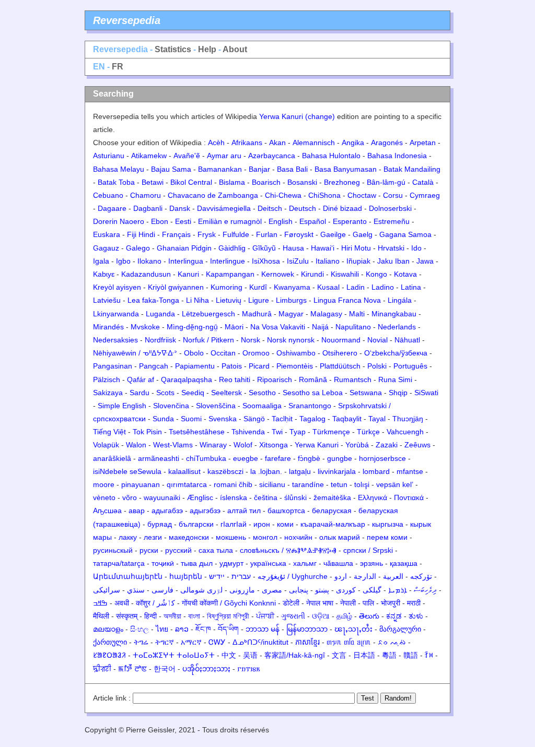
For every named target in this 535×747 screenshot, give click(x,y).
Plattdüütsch (340, 366)
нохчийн (298, 537)
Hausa (293, 248)
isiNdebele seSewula (127, 471)
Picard (259, 366)
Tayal (377, 418)
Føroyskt (298, 234)
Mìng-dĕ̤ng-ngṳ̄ (192, 327)
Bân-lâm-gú (386, 182)
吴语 (250, 655)
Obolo (194, 353)
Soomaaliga (262, 405)
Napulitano (353, 327)
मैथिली (101, 616)
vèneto (104, 497)
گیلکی (372, 590)
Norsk (250, 340)
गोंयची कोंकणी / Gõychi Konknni (229, 603)
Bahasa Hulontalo (331, 155)
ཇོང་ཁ (203, 629)
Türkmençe (331, 432)
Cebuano (108, 195)
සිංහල (139, 629)
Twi (277, 432)
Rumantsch (352, 379)
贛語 (410, 655)
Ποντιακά (409, 497)
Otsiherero (339, 353)
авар (137, 510)
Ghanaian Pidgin (184, 248)
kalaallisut (184, 471)
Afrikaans (246, 142)
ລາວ (182, 629)
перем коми (387, 537)
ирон (261, 524)
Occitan (223, 353)
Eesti (183, 221)
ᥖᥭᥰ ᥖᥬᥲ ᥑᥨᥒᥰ (349, 642)
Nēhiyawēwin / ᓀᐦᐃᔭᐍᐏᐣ (135, 353)
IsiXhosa (266, 261)
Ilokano (149, 261)
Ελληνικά (372, 497)
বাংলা (194, 616)
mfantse (410, 471)
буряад (159, 524)
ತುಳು (416, 616)
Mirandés (108, 327)
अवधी (121, 603)
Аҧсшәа (107, 510)
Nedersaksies (115, 340)
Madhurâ (257, 314)
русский (178, 550)
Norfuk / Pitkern (208, 340)
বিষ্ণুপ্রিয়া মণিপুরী (228, 616)
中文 (229, 655)
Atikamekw (149, 155)
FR (117, 66)
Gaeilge (333, 234)
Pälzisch (106, 379)
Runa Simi (395, 379)
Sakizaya (108, 392)
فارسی (162, 590)
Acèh (216, 142)
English (281, 221)
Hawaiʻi (322, 248)
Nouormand (340, 340)
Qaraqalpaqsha (186, 379)
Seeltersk (226, 392)
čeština (265, 497)
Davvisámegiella (224, 208)
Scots (165, 392)
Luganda (160, 314)
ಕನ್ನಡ (394, 616)
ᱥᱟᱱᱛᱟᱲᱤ (109, 655)
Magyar (291, 314)
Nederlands (397, 327)
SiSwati (426, 392)
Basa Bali (292, 169)
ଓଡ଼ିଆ (321, 616)
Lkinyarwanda (116, 314)
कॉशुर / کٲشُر (155, 603)
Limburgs (291, 300)
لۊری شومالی (201, 590)
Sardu (139, 392)
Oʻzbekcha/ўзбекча (395, 353)
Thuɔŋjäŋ (407, 418)
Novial (377, 340)
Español (312, 221)
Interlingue (227, 261)
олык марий (339, 537)
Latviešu (107, 300)
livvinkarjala (337, 471)
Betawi (153, 182)
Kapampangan (230, 274)
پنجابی (298, 590)
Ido (416, 248)
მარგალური (400, 629)
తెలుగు (369, 616)
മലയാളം (108, 629)
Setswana (366, 392)
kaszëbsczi (225, 471)
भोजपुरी (390, 603)
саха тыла (216, 550)
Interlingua (185, 261)
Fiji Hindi (141, 234)
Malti (357, 314)
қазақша (403, 563)
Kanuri (188, 274)
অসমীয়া (172, 616)
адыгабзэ (167, 510)
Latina (411, 287)
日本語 (364, 655)
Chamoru (145, 195)
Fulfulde (236, 234)
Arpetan (423, 142)
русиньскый (113, 550)
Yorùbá (357, 445)
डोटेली (291, 603)
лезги (153, 537)
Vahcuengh (405, 432)
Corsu (393, 195)
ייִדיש (217, 576)
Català (423, 182)
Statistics (173, 49)
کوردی (346, 590)
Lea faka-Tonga (153, 300)
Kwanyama (292, 287)
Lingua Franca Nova (347, 300)
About (235, 49)
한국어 (165, 669)
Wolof (243, 445)
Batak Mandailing (411, 169)
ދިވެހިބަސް (425, 590)
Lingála (400, 300)
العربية (393, 576)
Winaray (213, 445)
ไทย (162, 629)
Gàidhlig (232, 248)
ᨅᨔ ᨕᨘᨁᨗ (392, 642)
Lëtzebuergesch (208, 314)
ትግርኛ (164, 642)
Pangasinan (112, 366)
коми (285, 524)
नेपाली (348, 603)
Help (207, 49)
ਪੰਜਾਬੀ (265, 616)
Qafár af (140, 379)
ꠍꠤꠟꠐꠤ (102, 669)
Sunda (163, 418)
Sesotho (262, 392)
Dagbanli (147, 208)
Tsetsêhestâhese (197, 432)
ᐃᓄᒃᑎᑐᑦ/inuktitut (260, 642)
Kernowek (277, 274)
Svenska (222, 418)
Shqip (398, 392)
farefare (278, 458)
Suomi (191, 418)
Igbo (123, 261)
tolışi (361, 484)
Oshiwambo (296, 353)
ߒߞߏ (100, 603)
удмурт (231, 563)
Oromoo (256, 353)
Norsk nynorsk (291, 340)
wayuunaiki (162, 497)
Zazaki (387, 445)
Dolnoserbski (390, 208)
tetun (339, 484)
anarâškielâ (112, 458)
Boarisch (266, 182)
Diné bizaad (342, 208)
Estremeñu (392, 221)
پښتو (322, 590)
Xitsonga (273, 445)
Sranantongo (309, 405)
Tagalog (312, 418)
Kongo (376, 274)
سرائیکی (106, 590)
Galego (138, 248)
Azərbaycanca (271, 155)
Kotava (405, 274)
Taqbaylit (347, 418)
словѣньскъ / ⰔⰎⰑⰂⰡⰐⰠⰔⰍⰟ (288, 550)
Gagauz (106, 248)
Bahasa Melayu (118, 169)
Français (176, 234)
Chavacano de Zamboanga (213, 195)
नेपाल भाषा (319, 603)
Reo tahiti (234, 379)
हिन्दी (150, 616)
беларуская (332, 510)
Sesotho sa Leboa (313, 392)
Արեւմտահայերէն (127, 576)
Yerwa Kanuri (317, 445)
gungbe (339, 458)
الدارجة (365, 576)
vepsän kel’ (394, 484)
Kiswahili (345, 274)
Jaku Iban (393, 261)
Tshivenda (248, 432)
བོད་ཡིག (228, 629)
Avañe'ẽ (186, 155)
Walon (136, 445)
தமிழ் (344, 616)
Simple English (122, 405)
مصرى (272, 590)
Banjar (259, 169)
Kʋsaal (328, 287)
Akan (277, 142)
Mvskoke (145, 327)
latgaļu (300, 471)
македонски (189, 537)
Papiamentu (195, 366)
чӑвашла (338, 563)
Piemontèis (294, 366)
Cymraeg (425, 195)
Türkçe (368, 432)
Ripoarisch (274, 379)
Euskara (106, 234)
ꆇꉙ (429, 655)
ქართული (110, 642)
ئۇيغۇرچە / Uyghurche (293, 576)
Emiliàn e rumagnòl (230, 221)
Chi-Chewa (283, 195)
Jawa (425, 261)
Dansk (179, 208)
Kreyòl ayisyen (117, 287)
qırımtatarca (187, 484)
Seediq (192, 392)
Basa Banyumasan (346, 169)
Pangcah (153, 366)
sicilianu (272, 484)
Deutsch (302, 208)
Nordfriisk (160, 340)
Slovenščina (216, 405)
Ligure (258, 300)
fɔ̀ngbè (309, 458)
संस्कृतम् (126, 616)
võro (129, 497)
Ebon (159, 221)
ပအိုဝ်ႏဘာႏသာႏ (206, 669)
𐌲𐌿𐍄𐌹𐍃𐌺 (248, 669)
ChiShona (324, 195)
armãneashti (158, 458)
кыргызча (387, 524)
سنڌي (136, 590)
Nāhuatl (407, 340)
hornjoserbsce (382, 458)
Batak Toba (116, 182)
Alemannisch (314, 142)
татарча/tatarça (119, 563)
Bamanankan (220, 169)
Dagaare (112, 208)
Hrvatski (391, 248)
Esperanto (350, 221)
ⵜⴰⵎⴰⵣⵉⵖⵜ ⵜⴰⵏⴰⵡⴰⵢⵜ (174, 655)
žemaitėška (332, 497)
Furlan (266, 234)
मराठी (414, 603)
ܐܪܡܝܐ (397, 590)
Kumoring (226, 287)
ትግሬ (141, 642)
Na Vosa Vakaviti (277, 327)
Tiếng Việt (109, 432)
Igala (101, 261)
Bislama (232, 182)
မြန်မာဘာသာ (307, 629)
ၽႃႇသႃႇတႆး (354, 629)
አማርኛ (191, 642)
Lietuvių (228, 300)
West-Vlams (173, 445)
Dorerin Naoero (118, 221)
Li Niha (197, 300)
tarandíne (308, 484)
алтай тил (244, 510)
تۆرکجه (421, 576)
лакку (128, 537)
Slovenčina (171, 405)
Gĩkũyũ (264, 248)
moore (103, 484)
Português (410, 366)
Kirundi (312, 274)
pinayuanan (140, 484)
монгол (265, 537)
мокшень (231, 537)
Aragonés (387, 142)
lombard (376, 471)
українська (268, 563)
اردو (340, 576)
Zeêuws (417, 445)
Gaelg (363, 234)
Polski (377, 366)
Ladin (355, 287)
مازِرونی (242, 590)
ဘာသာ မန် (263, 629)
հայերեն (185, 576)
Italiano (328, 261)
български (196, 524)
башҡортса (286, 510)
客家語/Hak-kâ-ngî (294, 655)
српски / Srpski (368, 550)
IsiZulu (298, 261)
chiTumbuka (206, 458)
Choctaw (361, 195)
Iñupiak (358, 261)
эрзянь (371, 563)
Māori (234, 327)
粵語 (389, 655)
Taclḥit (282, 418)
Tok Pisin (147, 432)
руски (148, 550)
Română (313, 379)
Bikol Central (191, 182)
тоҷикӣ (163, 563)
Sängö (254, 418)
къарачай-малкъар (332, 524)
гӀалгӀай (233, 524)
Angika (353, 142)
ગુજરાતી (293, 616)
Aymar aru (224, 155)
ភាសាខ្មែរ (307, 642)
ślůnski (295, 497)
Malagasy (326, 314)
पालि (368, 603)
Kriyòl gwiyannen (176, 287)
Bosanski (302, 182)
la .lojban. (266, 471)
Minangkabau (393, 314)
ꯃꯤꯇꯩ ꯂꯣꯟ (132, 669)
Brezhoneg (342, 182)
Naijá (320, 327)
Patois (232, 366)
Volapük (106, 445)
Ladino (382, 287)
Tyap (297, 432)
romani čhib (233, 484)
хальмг (305, 563)
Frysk (206, 234)
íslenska (233, 497)
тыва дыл (197, 563)
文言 (339, 655)
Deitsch (270, 208)
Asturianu (108, 155)
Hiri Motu (356, 248)
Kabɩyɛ (103, 274)
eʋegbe (245, 458)
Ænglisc (200, 497)
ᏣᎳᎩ (217, 642)
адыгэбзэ (205, 510)
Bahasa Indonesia (397, 155)
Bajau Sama (171, 169)
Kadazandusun (146, 274)
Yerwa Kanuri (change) (297, 116)
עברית (241, 576)
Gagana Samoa (405, 234)
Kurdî (258, 287)
